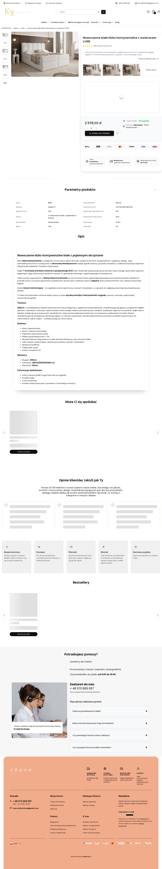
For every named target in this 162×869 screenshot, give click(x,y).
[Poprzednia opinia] (4, 509)
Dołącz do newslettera (129, 815)
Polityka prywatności (58, 829)
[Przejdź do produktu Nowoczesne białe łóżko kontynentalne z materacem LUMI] (92, 70)
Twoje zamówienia (57, 802)
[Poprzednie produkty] (4, 432)
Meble (16, 28)
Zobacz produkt (23, 452)
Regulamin (54, 822)
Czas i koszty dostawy (91, 833)
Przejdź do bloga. (22, 729)
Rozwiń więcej (151, 70)
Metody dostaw (89, 805)
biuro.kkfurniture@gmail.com (26, 808)
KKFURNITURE (6, 28)
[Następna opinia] (157, 509)
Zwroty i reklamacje (58, 833)
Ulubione (53, 809)
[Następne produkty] (157, 432)
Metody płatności (89, 802)
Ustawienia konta (57, 805)
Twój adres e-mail (126, 812)
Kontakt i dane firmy (90, 822)
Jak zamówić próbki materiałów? (63, 825)
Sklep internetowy (80, 856)
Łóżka (23, 28)
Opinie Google (89, 829)
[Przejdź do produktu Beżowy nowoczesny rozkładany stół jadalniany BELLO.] (23, 607)
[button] (103, 12)
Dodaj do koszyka (101, 133)
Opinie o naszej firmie (91, 825)
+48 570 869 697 (22, 801)
